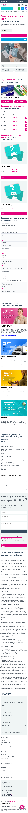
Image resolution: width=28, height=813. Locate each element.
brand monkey (12, 801)
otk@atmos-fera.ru (7, 790)
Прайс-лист (3, 754)
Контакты (3, 773)
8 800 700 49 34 (7, 786)
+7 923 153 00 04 (7, 782)
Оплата (2, 772)
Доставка (3, 770)
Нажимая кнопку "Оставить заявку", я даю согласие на (14, 537)
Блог (2, 744)
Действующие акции (5, 742)
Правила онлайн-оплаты (6, 777)
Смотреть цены (4, 39)
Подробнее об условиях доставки (8, 335)
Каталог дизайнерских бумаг (7, 756)
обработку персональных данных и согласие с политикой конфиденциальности (11, 537)
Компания (4, 738)
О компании (3, 740)
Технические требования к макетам (9, 761)
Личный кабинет (4, 775)
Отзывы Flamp (4, 748)
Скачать (4, 751)
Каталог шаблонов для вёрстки (8, 760)
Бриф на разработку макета (7, 763)
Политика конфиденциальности (8, 746)
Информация (5, 767)
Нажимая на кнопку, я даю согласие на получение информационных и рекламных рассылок (13, 541)
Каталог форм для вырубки (7, 758)
